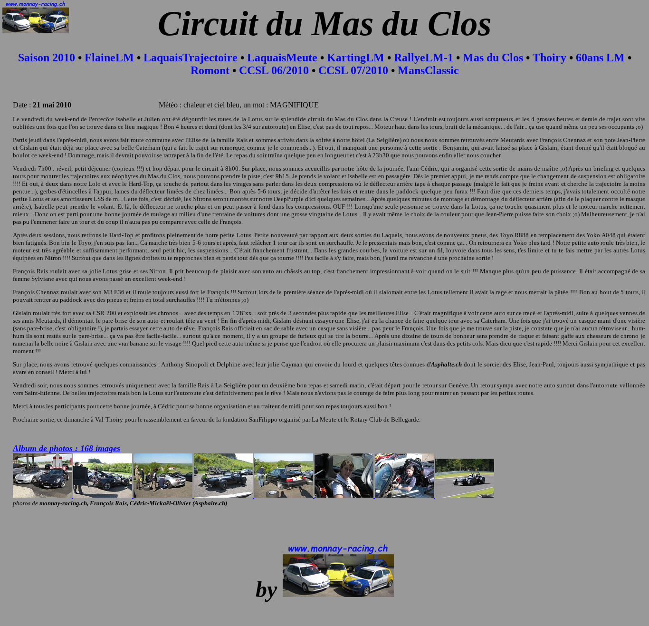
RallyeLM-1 (423, 57)
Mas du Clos (493, 57)
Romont (210, 70)
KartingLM (355, 57)
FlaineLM (109, 57)
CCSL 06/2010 (274, 70)
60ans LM (600, 57)
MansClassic (428, 70)
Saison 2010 (46, 57)
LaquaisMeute (282, 57)
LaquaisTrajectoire (190, 57)
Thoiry (549, 57)
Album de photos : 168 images (66, 448)
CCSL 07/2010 (353, 70)
